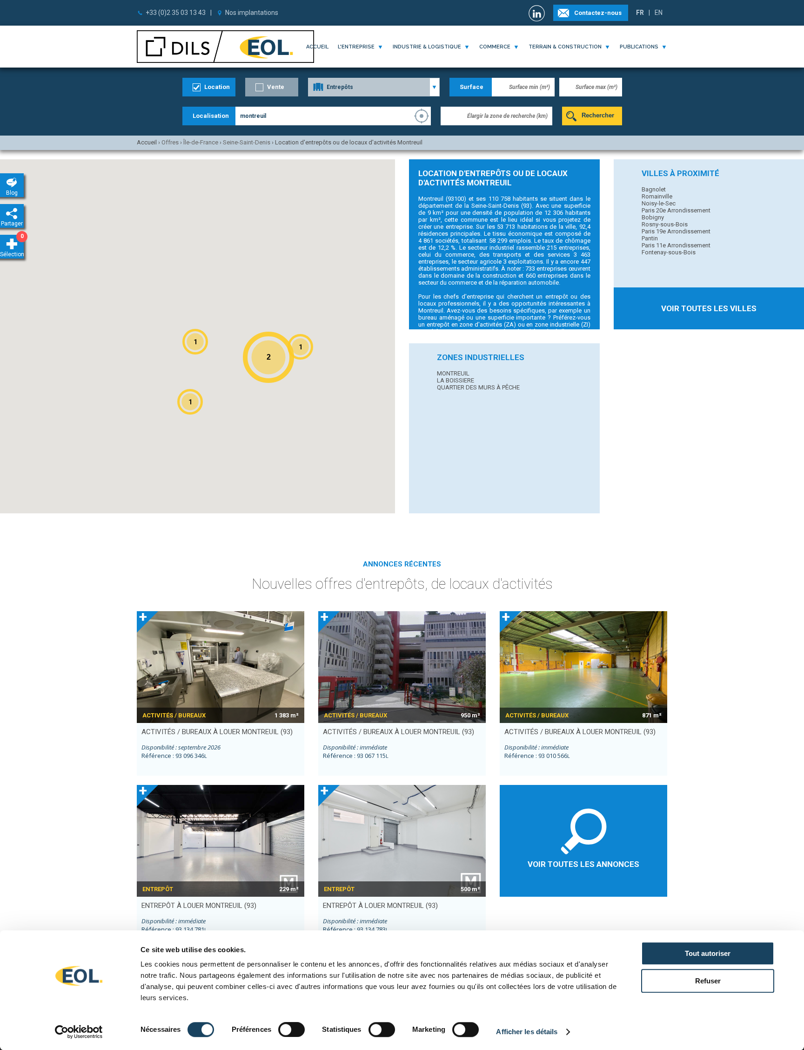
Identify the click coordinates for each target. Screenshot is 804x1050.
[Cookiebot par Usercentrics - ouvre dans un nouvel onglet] (79, 1032)
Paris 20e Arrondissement (676, 210)
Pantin (650, 238)
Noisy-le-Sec (659, 203)
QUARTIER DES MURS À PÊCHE (478, 387)
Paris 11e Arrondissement (676, 245)
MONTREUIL (453, 373)
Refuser (708, 981)
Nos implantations (251, 12)
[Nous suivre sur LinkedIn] (538, 13)
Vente (275, 86)
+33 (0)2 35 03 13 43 (176, 12)
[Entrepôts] (374, 87)
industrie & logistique (427, 47)
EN (659, 12)
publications (639, 47)
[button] (300, 347)
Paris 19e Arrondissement (676, 231)
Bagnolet (654, 189)
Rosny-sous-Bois (665, 224)
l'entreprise (356, 47)
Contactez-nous (598, 12)
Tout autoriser (707, 953)
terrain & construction (565, 47)
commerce (494, 47)
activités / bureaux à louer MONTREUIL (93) (217, 732)
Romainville (657, 196)
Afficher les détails (526, 1032)
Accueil (317, 47)
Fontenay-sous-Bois (669, 252)
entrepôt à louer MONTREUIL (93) (198, 905)
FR (640, 12)
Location (217, 86)
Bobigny (653, 217)
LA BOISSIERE (455, 380)
